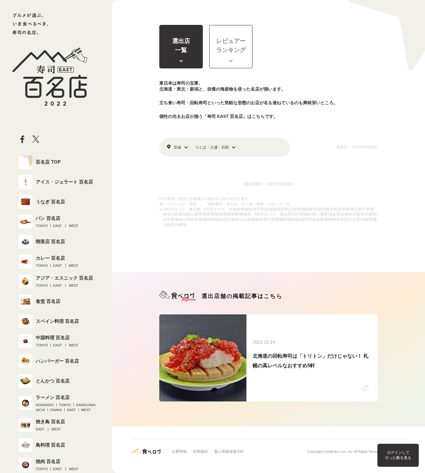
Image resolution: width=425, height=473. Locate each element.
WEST (73, 226)
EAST (57, 226)
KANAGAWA (86, 405)
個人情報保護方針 (229, 451)
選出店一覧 (181, 45)
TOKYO (42, 226)
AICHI (40, 410)
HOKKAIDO (45, 405)
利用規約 (200, 451)
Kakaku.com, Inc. (340, 451)
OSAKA (56, 410)
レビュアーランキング (231, 45)
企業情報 (179, 451)
